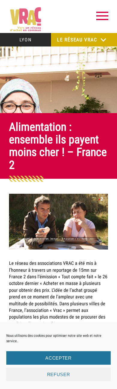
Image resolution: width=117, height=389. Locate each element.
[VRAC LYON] (25, 19)
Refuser (58, 374)
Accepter (58, 358)
